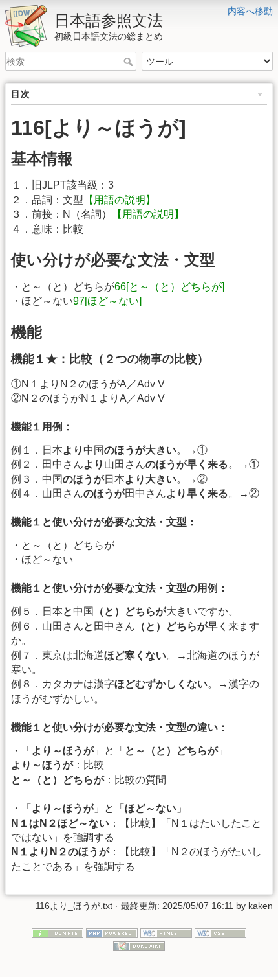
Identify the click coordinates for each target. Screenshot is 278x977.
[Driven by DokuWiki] (139, 945)
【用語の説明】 (119, 199)
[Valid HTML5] (166, 933)
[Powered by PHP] (112, 933)
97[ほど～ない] (112, 300)
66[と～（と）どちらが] (174, 286)
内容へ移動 (250, 11)
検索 (129, 61)
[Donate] (57, 933)
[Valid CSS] (220, 933)
